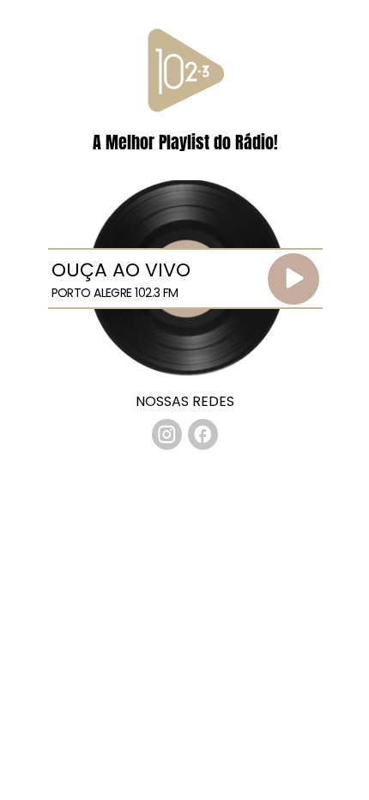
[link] (167, 434)
